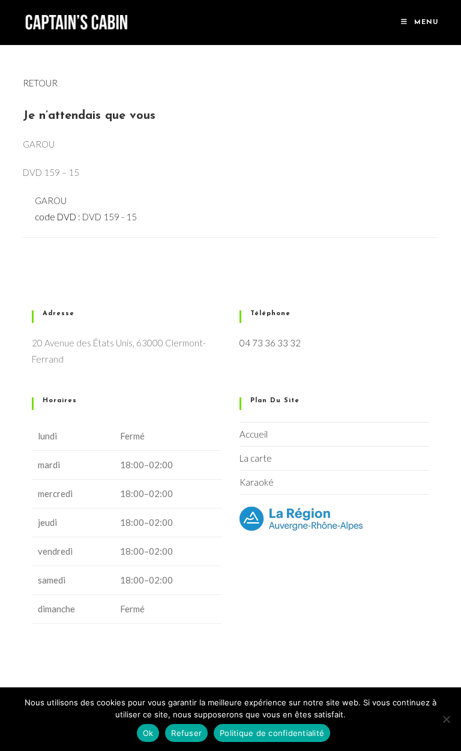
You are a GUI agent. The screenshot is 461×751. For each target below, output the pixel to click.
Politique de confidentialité (272, 733)
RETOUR (40, 82)
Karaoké (257, 482)
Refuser (186, 733)
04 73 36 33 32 (270, 342)
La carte (256, 458)
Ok (148, 733)
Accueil (254, 434)
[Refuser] (446, 719)
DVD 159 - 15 (109, 216)
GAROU (51, 200)
